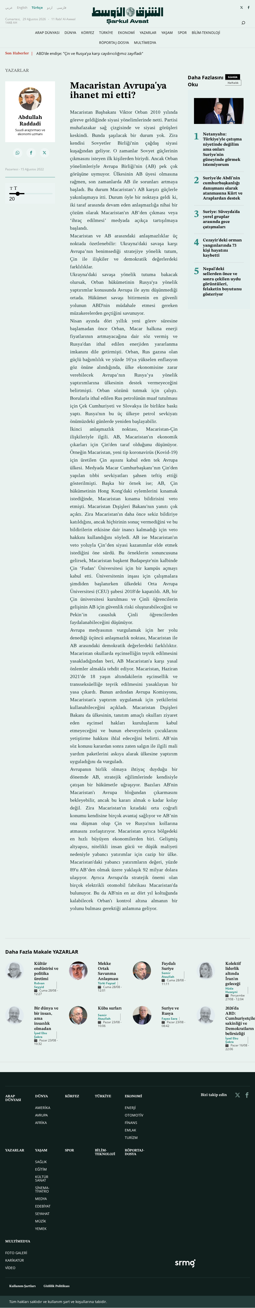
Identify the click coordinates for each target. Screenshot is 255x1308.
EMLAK (130, 1130)
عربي (9, 8)
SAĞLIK (41, 1161)
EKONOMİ (126, 32)
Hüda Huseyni (231, 990)
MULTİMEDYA (145, 42)
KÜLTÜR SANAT (41, 1178)
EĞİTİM (41, 1169)
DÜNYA (70, 32)
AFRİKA (41, 1122)
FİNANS (131, 1122)
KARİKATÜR (14, 1260)
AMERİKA (42, 1107)
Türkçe (37, 8)
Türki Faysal (107, 983)
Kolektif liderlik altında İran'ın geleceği (233, 974)
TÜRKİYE (106, 32)
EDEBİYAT (43, 1206)
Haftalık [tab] (233, 83)
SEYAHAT (42, 1213)
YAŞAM (167, 32)
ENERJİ (130, 1107)
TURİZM (131, 1137)
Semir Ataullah (168, 975)
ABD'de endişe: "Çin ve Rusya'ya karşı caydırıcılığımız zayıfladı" (89, 53)
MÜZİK (40, 1221)
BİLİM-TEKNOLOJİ (206, 32)
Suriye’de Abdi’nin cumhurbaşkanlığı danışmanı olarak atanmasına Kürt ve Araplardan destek (223, 188)
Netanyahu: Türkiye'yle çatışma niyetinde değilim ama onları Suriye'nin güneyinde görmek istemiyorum (222, 149)
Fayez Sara (169, 1018)
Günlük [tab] (233, 77)
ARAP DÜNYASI (47, 32)
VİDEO (10, 1267)
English (22, 8)
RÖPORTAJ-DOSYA (114, 42)
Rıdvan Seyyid (39, 985)
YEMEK (41, 1228)
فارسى (61, 8)
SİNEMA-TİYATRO (42, 1189)
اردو (50, 8)
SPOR (182, 32)
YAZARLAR (148, 32)
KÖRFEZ (87, 32)
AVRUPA (41, 1115)
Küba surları (110, 1008)
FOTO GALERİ (16, 1252)
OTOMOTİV (134, 1115)
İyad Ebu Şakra (40, 1035)
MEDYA (41, 1198)
